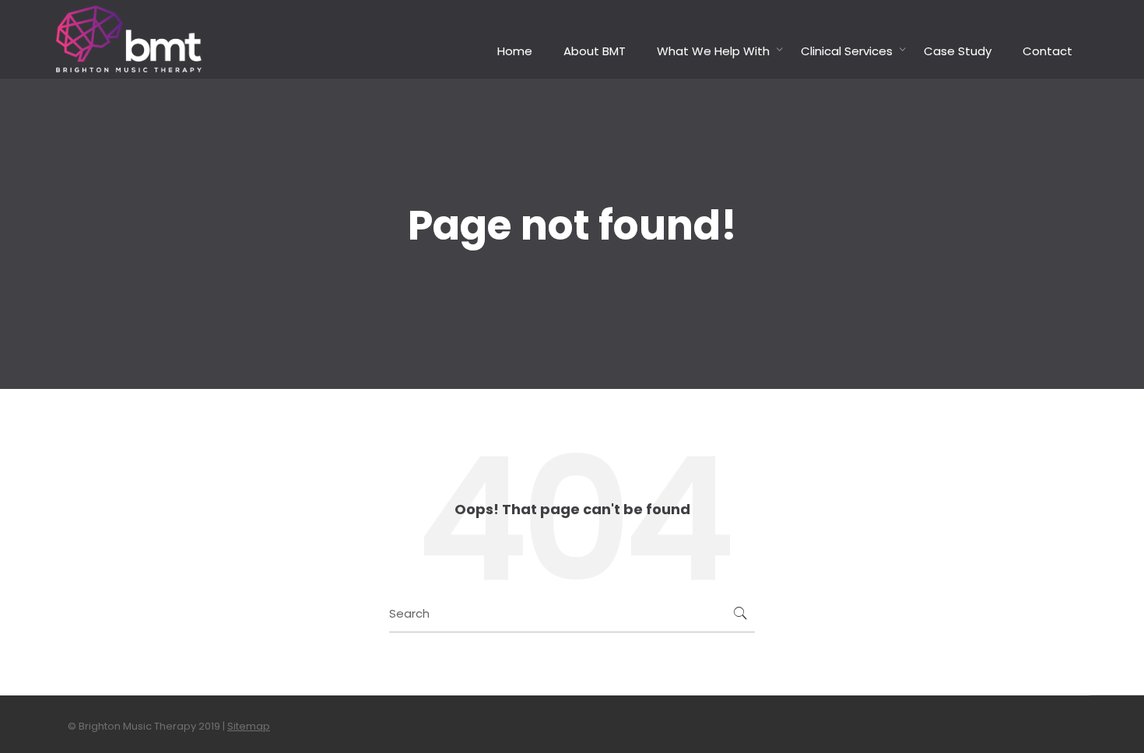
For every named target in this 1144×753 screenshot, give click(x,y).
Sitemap (248, 726)
